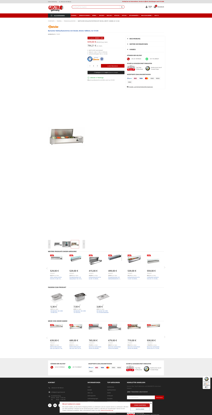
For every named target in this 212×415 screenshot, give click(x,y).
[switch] (206, 387)
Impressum (91, 401)
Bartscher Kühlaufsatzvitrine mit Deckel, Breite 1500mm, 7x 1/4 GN (134, 349)
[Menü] (209, 377)
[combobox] (95, 6)
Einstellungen (140, 409)
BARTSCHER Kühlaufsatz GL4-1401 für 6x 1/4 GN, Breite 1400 (75, 348)
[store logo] (58, 8)
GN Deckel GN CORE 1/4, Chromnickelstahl (103, 311)
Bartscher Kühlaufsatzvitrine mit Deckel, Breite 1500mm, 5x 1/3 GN (95, 349)
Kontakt (90, 390)
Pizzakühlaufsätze (70, 21)
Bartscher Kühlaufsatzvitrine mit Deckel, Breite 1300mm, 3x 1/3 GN (114, 349)
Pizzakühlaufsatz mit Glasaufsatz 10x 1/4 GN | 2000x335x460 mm (75, 278)
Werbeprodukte (111, 413)
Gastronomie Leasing (93, 413)
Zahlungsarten (92, 395)
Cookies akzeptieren (140, 405)
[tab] (145, 38)
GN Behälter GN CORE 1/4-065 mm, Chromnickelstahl (57, 312)
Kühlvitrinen (110, 387)
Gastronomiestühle (112, 401)
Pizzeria (59, 21)
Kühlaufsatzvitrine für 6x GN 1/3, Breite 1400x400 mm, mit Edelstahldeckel (95, 279)
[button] (51, 137)
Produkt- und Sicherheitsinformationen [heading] (140, 87)
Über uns (90, 393)
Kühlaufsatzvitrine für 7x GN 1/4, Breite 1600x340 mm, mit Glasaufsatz (134, 279)
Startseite (51, 21)
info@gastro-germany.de (58, 392)
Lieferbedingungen (93, 398)
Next (164, 267)
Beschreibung (135, 39)
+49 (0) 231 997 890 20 (57, 388)
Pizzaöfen (110, 398)
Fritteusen (110, 395)
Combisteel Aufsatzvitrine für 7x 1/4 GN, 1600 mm (153, 278)
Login (89, 387)
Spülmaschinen (111, 390)
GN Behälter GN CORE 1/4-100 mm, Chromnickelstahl (80, 312)
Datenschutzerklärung (107, 410)
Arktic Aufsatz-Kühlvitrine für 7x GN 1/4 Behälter (56, 278)
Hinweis (133, 49)
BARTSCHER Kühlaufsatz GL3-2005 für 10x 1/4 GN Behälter (56, 348)
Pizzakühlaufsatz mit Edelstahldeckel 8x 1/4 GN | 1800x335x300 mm (114, 279)
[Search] (121, 7)
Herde (109, 393)
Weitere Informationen (139, 44)
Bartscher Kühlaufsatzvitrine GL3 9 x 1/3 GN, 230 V (153, 348)
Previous (47, 268)
